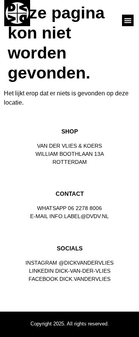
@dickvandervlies (86, 263)
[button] (128, 20)
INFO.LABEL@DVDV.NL (79, 216)
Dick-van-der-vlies (82, 271)
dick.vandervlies (84, 279)
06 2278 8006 (85, 208)
